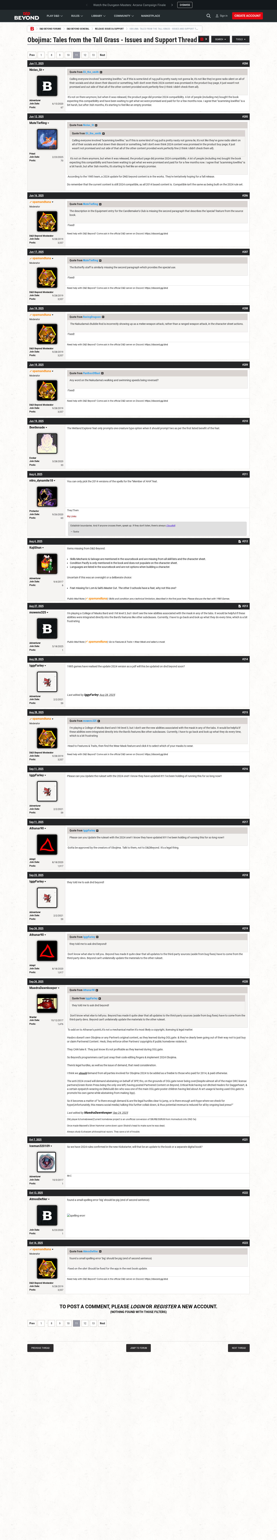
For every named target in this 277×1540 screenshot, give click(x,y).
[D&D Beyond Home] (26, 16)
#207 (245, 251)
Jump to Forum (138, 1348)
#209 (245, 364)
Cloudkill (170, 525)
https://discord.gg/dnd (156, 233)
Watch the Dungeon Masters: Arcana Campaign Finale (129, 5)
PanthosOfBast (91, 373)
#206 (245, 195)
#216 (245, 768)
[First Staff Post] (203, 39)
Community (122, 15)
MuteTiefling (90, 204)
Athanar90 (89, 990)
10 (68, 55)
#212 (245, 541)
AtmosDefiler (90, 1251)
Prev (32, 55)
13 (93, 55)
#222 (245, 1192)
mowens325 (89, 720)
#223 (245, 1242)
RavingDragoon (92, 316)
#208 (245, 308)
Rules (75, 15)
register (164, 1306)
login (137, 1306)
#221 (245, 1139)
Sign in (224, 15)
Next (102, 55)
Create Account (247, 16)
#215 (245, 712)
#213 (245, 606)
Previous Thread (40, 1348)
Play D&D (53, 15)
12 (85, 55)
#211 (245, 474)
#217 (245, 822)
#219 (245, 928)
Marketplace (150, 15)
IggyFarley (89, 830)
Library (96, 15)
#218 (245, 875)
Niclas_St (88, 125)
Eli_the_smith (91, 71)
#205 (245, 116)
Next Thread (239, 1348)
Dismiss (185, 4)
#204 (245, 63)
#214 (245, 659)
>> (101, 72)
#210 (245, 421)
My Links (71, 516)
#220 (245, 981)
